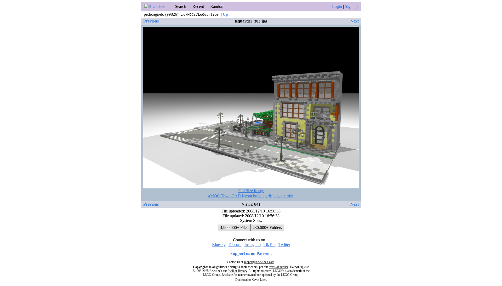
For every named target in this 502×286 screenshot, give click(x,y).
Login (337, 6)
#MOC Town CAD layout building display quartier (250, 196)
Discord (235, 244)
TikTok (270, 244)
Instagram (252, 244)
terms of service (278, 267)
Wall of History (237, 271)
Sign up (351, 6)
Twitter (284, 244)
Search (180, 6)
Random (217, 6)
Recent (198, 6)
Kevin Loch (259, 280)
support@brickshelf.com (259, 262)
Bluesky (219, 244)
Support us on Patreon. (251, 253)
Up (225, 14)
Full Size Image (251, 190)
